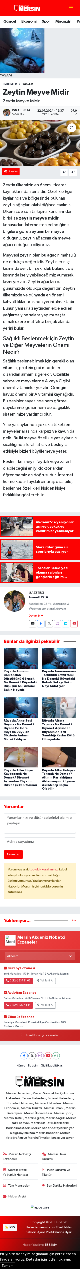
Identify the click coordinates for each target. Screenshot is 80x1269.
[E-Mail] (32, 623)
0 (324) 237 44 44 (20, 1005)
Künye (21, 1065)
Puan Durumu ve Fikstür (56, 1172)
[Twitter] (49, 623)
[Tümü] (74, 921)
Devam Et (35, 616)
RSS (12, 1227)
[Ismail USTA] (14, 601)
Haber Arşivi (17, 1196)
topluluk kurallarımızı (44, 869)
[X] (32, 1055)
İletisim (33, 1065)
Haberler (10, 84)
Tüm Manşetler (19, 1185)
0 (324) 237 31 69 (20, 980)
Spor (46, 21)
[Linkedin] (65, 623)
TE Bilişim (50, 1244)
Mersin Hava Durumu (54, 1156)
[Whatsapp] (56, 1055)
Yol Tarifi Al (46, 980)
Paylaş (13, 171)
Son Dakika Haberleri (62, 1185)
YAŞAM (27, 84)
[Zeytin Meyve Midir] (40, 143)
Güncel (9, 21)
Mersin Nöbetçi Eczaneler (17, 1156)
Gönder (13, 854)
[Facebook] (40, 623)
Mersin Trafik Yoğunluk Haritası (15, 1172)
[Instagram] (57, 623)
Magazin (63, 21)
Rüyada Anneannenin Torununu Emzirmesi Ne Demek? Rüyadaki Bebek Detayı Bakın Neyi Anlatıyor (59, 679)
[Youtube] (74, 623)
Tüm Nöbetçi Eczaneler (42, 1035)
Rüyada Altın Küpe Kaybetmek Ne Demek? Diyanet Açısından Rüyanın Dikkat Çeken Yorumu (20, 778)
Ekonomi (29, 21)
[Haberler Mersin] (27, 8)
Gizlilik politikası (52, 1065)
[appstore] (40, 1209)
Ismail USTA (38, 597)
